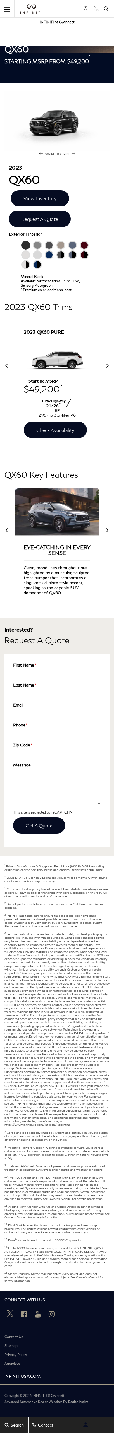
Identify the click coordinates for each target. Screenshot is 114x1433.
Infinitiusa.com (22, 1376)
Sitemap (11, 1346)
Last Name (24, 684)
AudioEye (12, 1364)
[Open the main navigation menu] (7, 9)
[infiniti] (31, 9)
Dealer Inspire (78, 1402)
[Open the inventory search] (106, 9)
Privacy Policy (15, 1355)
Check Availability (55, 430)
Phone (20, 724)
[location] (85, 8)
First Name (24, 664)
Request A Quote (39, 219)
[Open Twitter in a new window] (10, 1314)
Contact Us (13, 1337)
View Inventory (39, 198)
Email (18, 704)
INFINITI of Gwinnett (57, 22)
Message (22, 764)
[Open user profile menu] (85, 1424)
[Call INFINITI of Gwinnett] (96, 8)
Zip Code (22, 744)
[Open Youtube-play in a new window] (38, 1314)
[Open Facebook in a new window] (24, 1314)
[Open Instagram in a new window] (51, 1314)
